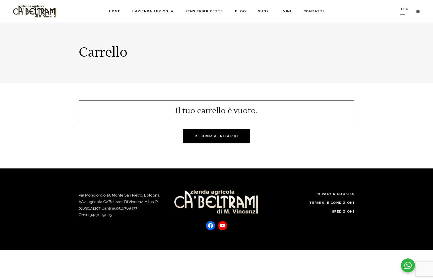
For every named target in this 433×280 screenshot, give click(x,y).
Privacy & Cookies (334, 194)
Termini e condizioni (331, 203)
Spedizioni (343, 211)
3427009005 (101, 215)
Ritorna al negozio (216, 136)
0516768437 (126, 208)
